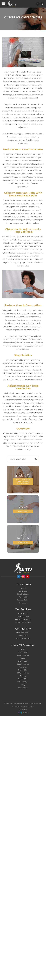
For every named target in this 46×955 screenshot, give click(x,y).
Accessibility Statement (19, 706)
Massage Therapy (23, 616)
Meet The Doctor (23, 594)
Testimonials (23, 597)
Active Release (23, 613)
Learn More (23, 511)
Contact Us (23, 542)
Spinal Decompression (23, 622)
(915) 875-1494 (25, 639)
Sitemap (31, 706)
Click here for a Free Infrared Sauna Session (23, 481)
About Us (23, 588)
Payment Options (23, 600)
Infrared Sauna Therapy (23, 619)
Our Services (23, 591)
